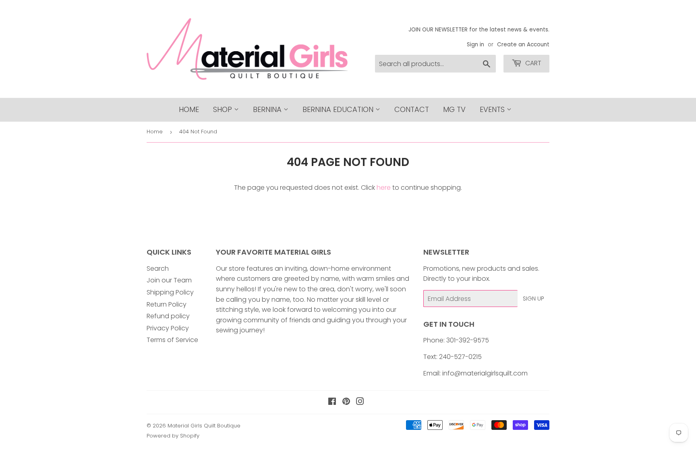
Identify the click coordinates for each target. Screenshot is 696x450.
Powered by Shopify (173, 436)
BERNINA (268, 109)
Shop (223, 109)
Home (189, 109)
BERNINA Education (338, 109)
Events (493, 109)
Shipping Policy (170, 292)
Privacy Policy (168, 328)
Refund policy (168, 316)
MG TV (454, 109)
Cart (532, 63)
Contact (411, 109)
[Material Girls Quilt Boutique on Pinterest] (346, 402)
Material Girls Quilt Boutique (204, 425)
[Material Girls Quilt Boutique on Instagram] (360, 402)
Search (158, 268)
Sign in (475, 44)
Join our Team (169, 280)
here (384, 187)
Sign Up (533, 298)
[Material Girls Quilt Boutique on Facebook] (332, 402)
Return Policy (166, 304)
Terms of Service (172, 339)
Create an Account (523, 44)
